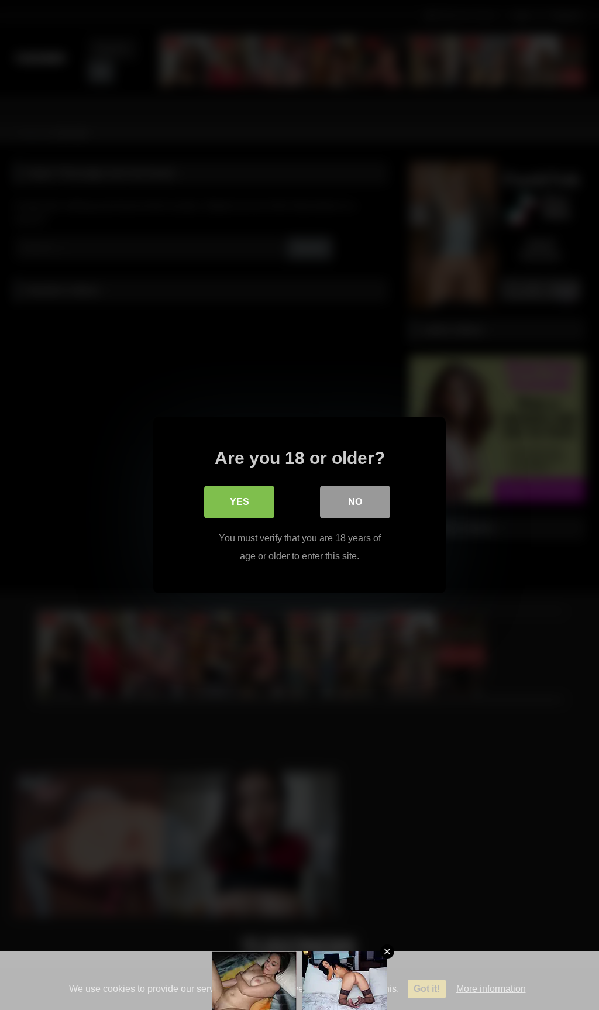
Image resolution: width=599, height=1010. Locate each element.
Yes (239, 502)
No (355, 502)
